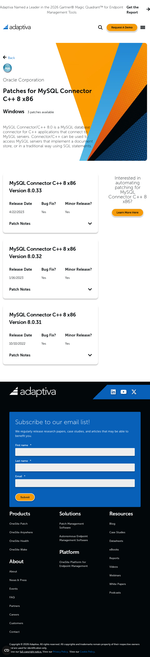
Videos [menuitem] (113, 566)
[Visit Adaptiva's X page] (132, 392)
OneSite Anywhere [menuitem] (21, 532)
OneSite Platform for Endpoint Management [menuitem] (73, 564)
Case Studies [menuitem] (117, 532)
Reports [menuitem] (114, 558)
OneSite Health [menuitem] (19, 541)
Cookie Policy (87, 651)
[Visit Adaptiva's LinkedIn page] (111, 392)
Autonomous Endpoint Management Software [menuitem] (73, 538)
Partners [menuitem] (14, 606)
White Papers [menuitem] (117, 584)
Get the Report (133, 9)
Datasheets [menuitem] (116, 541)
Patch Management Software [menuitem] (71, 525)
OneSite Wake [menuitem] (18, 549)
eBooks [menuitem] (114, 549)
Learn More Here (127, 212)
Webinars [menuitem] (115, 575)
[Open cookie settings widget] (6, 650)
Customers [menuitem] (16, 623)
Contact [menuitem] (14, 632)
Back (11, 58)
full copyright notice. (31, 651)
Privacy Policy (60, 651)
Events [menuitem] (13, 588)
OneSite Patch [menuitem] (18, 523)
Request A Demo (122, 27)
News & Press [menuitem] (18, 580)
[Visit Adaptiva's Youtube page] (122, 392)
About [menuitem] (13, 571)
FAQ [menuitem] (12, 597)
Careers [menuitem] (14, 614)
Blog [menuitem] (112, 523)
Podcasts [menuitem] (115, 592)
